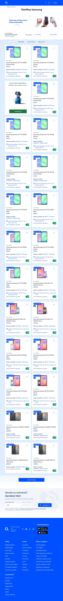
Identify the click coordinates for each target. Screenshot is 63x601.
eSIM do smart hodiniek (11, 564)
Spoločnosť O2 (9, 578)
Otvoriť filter (53, 34)
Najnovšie (21, 42)
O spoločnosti (9, 575)
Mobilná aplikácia (10, 545)
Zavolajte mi (46, 505)
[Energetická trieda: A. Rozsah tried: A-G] (27, 76)
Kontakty (7, 581)
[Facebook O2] (22, 529)
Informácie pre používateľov (43, 561)
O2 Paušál (25, 545)
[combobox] (39, 34)
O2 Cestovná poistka (10, 570)
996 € (8, 359)
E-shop (24, 541)
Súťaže (7, 592)
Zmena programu (9, 553)
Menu (55, 3)
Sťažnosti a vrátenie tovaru (43, 559)
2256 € (35, 431)
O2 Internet (25, 559)
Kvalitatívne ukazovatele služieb (45, 570)
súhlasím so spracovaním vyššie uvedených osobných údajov (33, 508)
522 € (8, 66)
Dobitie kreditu (9, 548)
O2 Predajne (39, 548)
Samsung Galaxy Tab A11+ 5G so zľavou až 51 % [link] (17, 73)
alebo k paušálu (17, 69)
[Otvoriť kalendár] (35, 505)
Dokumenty (25, 570)
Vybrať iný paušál (10, 36)
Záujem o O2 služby (41, 556)
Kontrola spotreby (10, 561)
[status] (18, 60)
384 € (35, 213)
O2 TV (24, 561)
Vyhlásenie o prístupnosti (43, 567)
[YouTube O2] (26, 529)
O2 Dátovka (25, 553)
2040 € (8, 431)
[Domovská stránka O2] (7, 529)
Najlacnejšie (31, 42)
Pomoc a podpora (41, 541)
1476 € (35, 287)
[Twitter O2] (29, 529)
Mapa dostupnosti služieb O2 (44, 553)
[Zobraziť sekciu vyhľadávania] (45, 2)
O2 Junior (24, 556)
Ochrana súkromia (10, 594)
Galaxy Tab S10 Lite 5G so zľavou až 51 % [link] (45, 293)
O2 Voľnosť (25, 550)
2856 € (8, 464)
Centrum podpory (41, 545)
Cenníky (24, 567)
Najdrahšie (41, 42)
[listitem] (21, 41)
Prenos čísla (8, 550)
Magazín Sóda (9, 586)
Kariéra (7, 589)
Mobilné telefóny (11, 7)
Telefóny (24, 564)
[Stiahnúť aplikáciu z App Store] (42, 532)
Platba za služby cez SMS (43, 564)
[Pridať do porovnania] (27, 48)
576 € (35, 138)
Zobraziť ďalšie (31, 480)
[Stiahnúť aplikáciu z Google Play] (42, 528)
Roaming (7, 559)
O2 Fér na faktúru (27, 548)
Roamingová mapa (41, 550)
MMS (6, 556)
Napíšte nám (8, 583)
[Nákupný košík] (48, 2)
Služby (7, 541)
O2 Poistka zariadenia (11, 567)
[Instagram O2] (33, 529)
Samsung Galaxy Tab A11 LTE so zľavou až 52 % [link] (44, 220)
